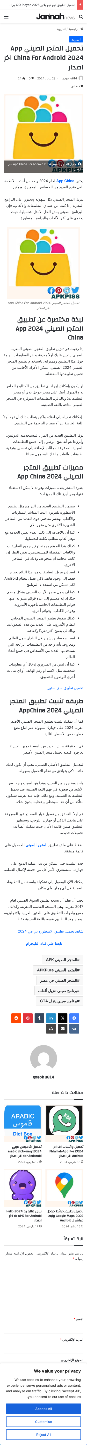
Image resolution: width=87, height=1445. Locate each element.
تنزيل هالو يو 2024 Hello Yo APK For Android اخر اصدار (24, 1216)
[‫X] (62, 1018)
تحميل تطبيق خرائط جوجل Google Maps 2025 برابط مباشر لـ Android (65, 1216)
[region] (43, 1404)
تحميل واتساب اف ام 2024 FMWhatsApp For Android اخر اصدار (66, 1151)
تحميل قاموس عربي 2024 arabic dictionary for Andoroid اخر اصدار (25, 1151)
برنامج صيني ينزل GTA (58, 1001)
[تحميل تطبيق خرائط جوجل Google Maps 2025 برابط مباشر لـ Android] (64, 1188)
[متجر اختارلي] (55, 16)
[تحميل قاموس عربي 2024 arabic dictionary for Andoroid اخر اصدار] (23, 1123)
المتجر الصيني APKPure (57, 970)
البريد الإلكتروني (71, 1339)
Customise (43, 1422)
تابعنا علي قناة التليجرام (43, 943)
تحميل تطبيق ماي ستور (65, 687)
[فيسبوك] (74, 1018)
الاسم (78, 1319)
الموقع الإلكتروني (72, 1360)
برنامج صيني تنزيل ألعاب (57, 990)
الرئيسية (74, 29)
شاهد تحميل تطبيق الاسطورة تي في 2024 (50, 931)
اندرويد (61, 29)
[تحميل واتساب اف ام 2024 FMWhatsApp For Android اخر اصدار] (64, 1123)
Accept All (43, 1409)
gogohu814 (69, 78)
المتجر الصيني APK (61, 959)
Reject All (43, 1435)
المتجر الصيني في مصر (58, 980)
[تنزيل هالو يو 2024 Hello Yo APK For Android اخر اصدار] (23, 1188)
